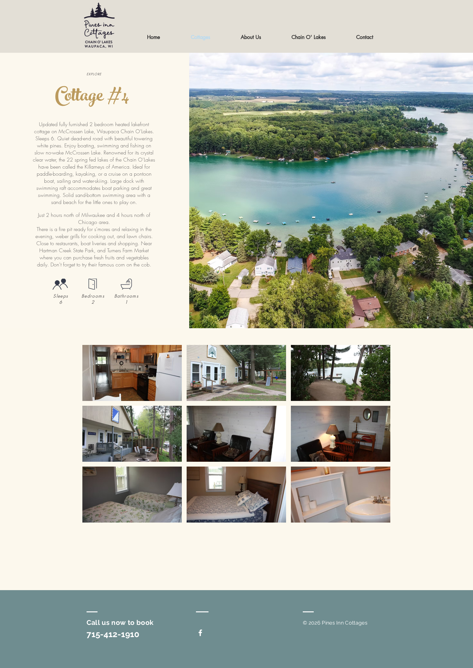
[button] (132, 373)
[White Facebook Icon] (200, 632)
